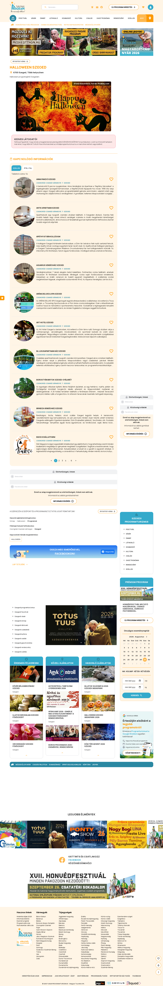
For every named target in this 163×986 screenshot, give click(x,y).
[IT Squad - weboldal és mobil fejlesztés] (134, 983)
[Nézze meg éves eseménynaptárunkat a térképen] (149, 18)
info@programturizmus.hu (66, 144)
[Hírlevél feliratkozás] (92, 7)
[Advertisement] (63, 586)
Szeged (22, 72)
